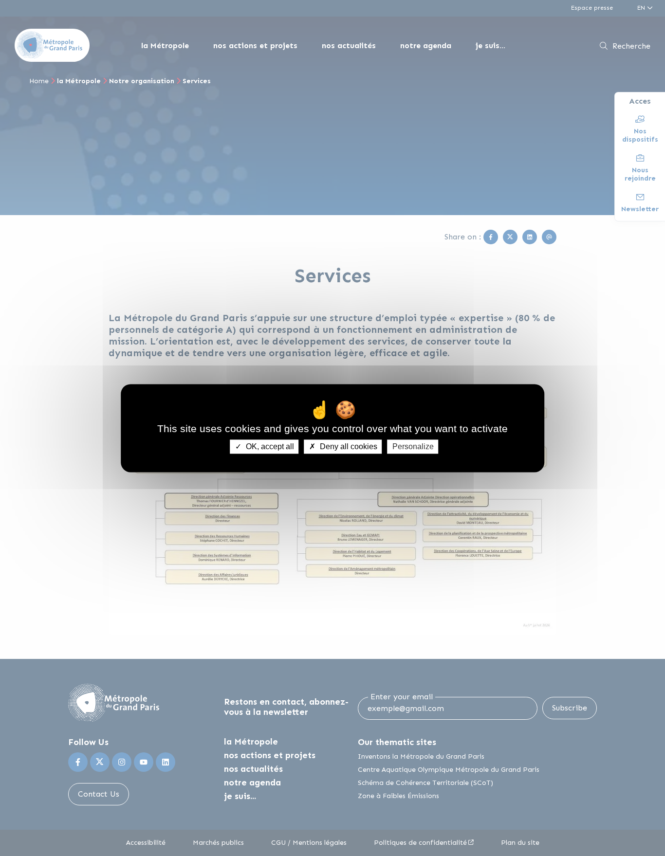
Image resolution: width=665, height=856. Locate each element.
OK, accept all (269, 446)
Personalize (413, 446)
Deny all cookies (347, 446)
